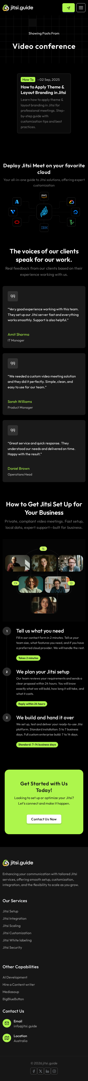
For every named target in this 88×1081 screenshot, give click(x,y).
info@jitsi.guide (25, 1026)
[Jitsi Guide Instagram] (54, 1071)
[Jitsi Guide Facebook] (33, 1071)
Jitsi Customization (17, 933)
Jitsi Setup (10, 911)
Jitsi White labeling (17, 940)
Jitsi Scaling (12, 925)
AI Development (15, 977)
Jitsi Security (12, 947)
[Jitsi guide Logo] (18, 7)
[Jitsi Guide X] (40, 1071)
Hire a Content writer (19, 984)
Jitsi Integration (14, 918)
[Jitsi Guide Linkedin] (47, 1071)
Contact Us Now (44, 819)
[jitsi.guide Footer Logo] (18, 862)
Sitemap (9, 954)
